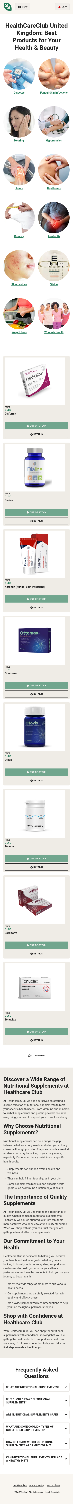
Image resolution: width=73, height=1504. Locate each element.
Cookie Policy (20, 1485)
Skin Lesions (19, 284)
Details (38, 434)
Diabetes (19, 92)
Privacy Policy (36, 1485)
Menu (25, 7)
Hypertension (54, 140)
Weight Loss (19, 332)
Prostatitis (54, 236)
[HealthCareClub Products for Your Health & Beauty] (7, 7)
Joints (19, 188)
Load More (38, 1055)
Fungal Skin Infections (54, 92)
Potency (19, 236)
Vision (54, 284)
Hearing (19, 140)
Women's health (53, 332)
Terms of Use (53, 1485)
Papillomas (54, 188)
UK (63, 7)
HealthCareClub (52, 1492)
